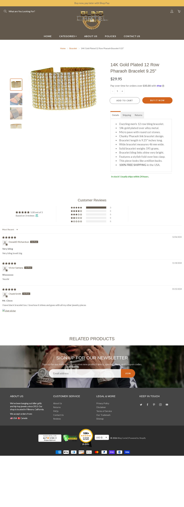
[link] (120, 228)
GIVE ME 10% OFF (120, 283)
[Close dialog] (144, 218)
